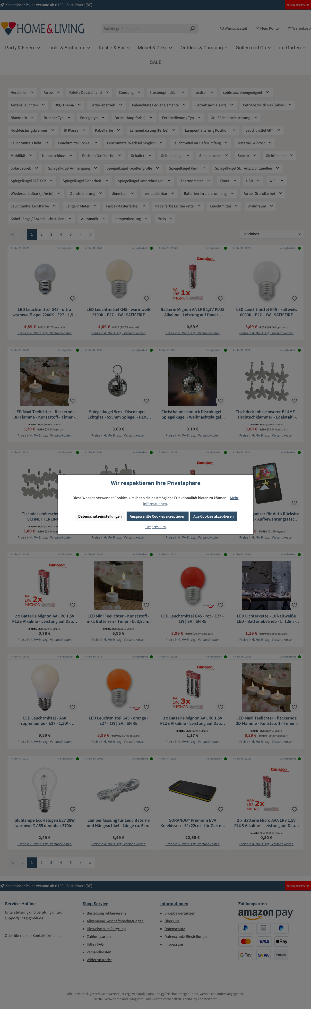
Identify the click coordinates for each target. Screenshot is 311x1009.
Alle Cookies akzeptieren (213, 516)
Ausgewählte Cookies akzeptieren (157, 516)
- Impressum (155, 527)
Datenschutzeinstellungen (100, 516)
